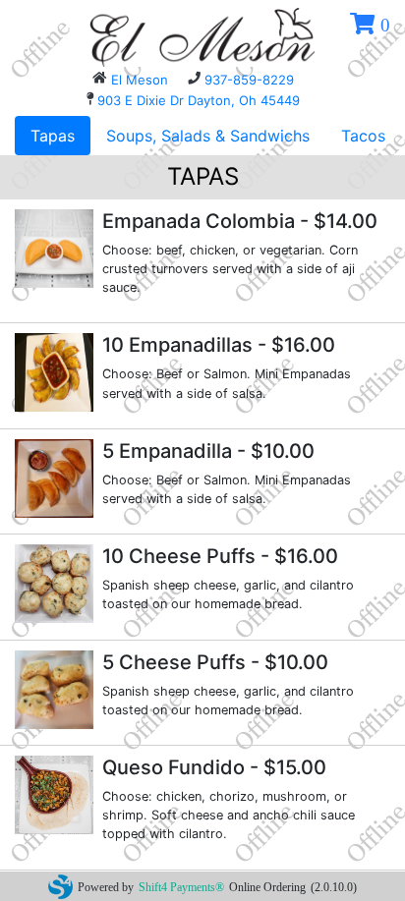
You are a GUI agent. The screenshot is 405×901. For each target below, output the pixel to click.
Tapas (52, 135)
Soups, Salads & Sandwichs (208, 135)
